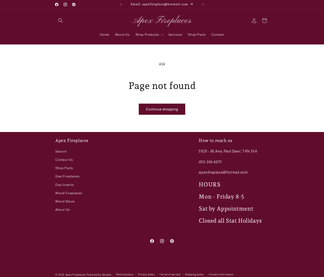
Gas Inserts (64, 184)
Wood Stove (65, 201)
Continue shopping (162, 109)
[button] (60, 20)
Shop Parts (64, 168)
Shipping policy (194, 274)
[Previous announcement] (121, 4)
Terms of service (169, 274)
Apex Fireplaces (75, 274)
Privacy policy (146, 274)
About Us (62, 209)
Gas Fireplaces (67, 176)
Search (61, 151)
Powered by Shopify (98, 274)
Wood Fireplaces (68, 193)
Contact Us (64, 159)
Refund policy (124, 274)
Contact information (221, 274)
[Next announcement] (203, 4)
